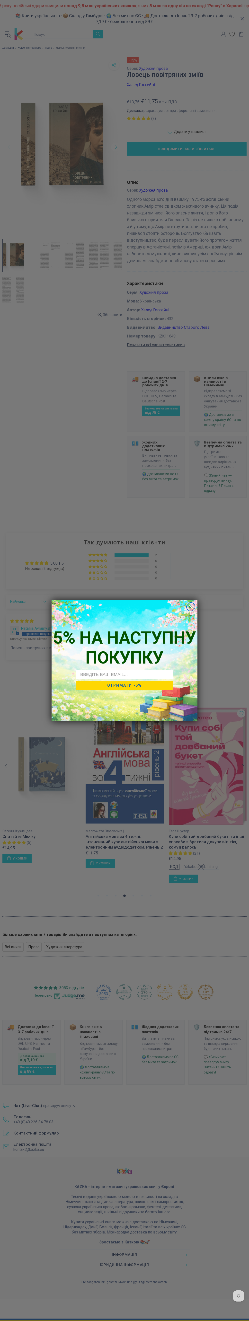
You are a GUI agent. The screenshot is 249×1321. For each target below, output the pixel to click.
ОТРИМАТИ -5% (124, 685)
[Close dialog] (191, 607)
